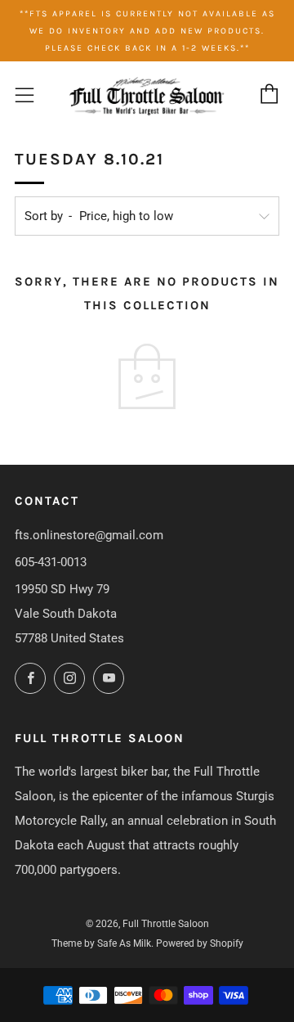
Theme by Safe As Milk (101, 943)
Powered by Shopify (199, 943)
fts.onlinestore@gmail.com (89, 535)
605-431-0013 (51, 562)
